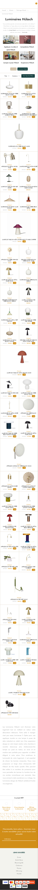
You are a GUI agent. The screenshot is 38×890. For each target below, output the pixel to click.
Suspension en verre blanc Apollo (28, 640)
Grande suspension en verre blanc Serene (9, 300)
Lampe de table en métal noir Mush (28, 434)
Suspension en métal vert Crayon (9, 320)
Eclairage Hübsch (21, 10)
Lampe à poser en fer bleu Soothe (28, 660)
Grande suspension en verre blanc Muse (28, 260)
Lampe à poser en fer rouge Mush (9, 527)
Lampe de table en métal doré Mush (9, 280)
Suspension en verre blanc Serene (28, 280)
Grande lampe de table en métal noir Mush (28, 340)
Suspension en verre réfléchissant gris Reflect (28, 114)
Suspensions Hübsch (27, 63)
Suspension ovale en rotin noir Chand (28, 187)
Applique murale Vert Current (28, 567)
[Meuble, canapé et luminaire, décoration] (19, 4)
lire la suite (24, 32)
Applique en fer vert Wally (19, 599)
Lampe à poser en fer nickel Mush (28, 300)
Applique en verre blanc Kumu (28, 414)
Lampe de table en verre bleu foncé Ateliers (9, 434)
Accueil (4, 10)
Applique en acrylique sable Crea (9, 640)
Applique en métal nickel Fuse (9, 167)
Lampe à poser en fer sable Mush (19, 692)
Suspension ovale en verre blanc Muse (9, 94)
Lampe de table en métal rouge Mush (19, 372)
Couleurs (15, 76)
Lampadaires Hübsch (27, 47)
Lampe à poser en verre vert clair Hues (9, 660)
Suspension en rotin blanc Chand (9, 341)
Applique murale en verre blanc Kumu (19, 466)
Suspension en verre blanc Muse (19, 146)
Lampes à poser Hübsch (11, 63)
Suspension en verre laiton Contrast (28, 507)
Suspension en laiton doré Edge (28, 94)
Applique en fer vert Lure (9, 566)
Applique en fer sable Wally (9, 620)
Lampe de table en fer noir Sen (9, 393)
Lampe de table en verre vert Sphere (28, 320)
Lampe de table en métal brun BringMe (28, 527)
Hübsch (11, 10)
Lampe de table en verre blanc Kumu (28, 393)
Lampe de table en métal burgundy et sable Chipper (19, 239)
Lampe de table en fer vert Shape (9, 187)
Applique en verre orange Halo (9, 260)
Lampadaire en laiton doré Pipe (28, 167)
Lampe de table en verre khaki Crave (9, 507)
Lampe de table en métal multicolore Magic (28, 547)
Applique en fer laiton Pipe (9, 546)
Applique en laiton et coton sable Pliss (28, 487)
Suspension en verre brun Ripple (28, 207)
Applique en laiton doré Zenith (9, 487)
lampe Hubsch (12, 30)
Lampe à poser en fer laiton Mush (28, 620)
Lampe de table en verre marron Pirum (9, 114)
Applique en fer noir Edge (9, 712)
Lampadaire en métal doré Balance (9, 414)
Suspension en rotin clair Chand (9, 207)
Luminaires (13, 69)
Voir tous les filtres (28, 76)
